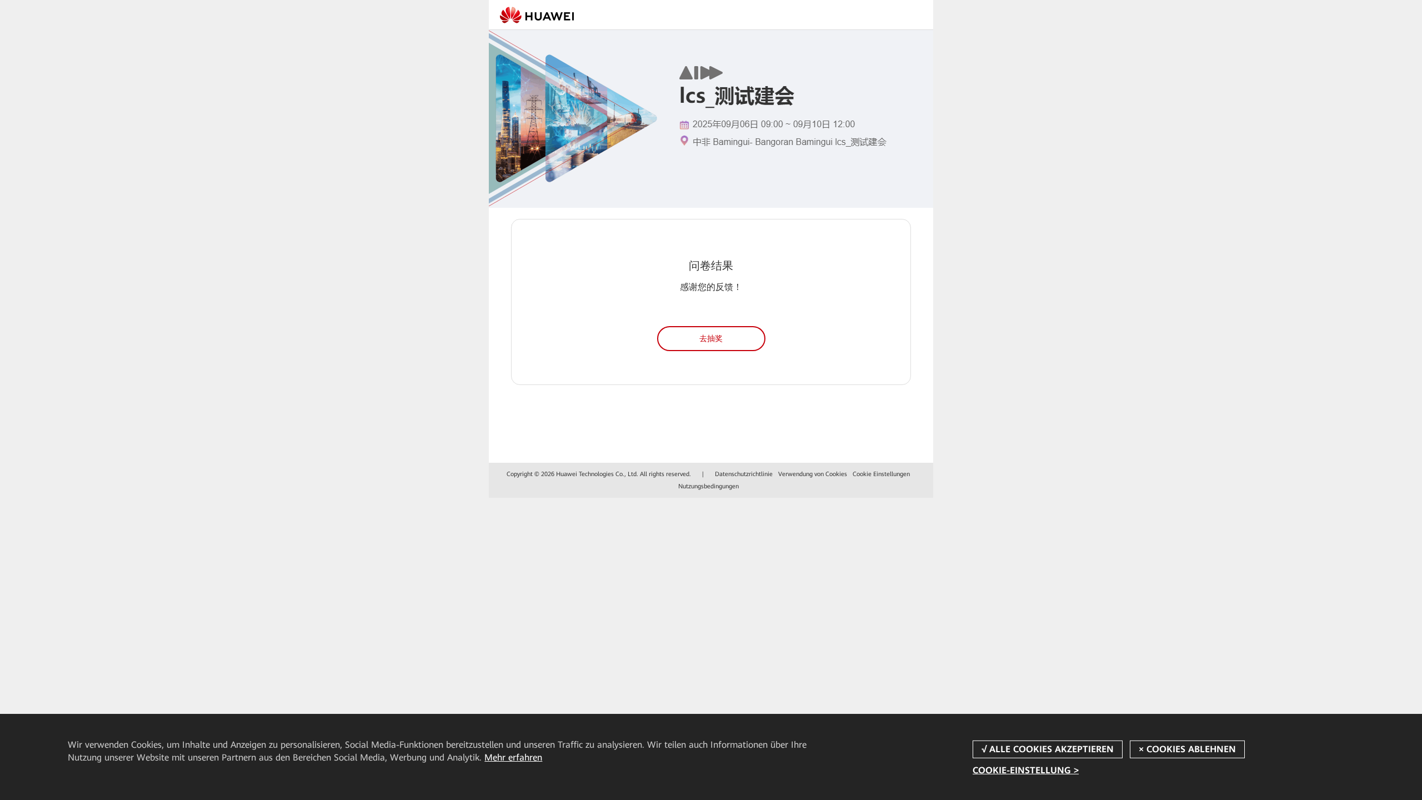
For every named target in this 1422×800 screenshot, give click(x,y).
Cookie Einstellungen (881, 474)
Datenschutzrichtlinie (744, 474)
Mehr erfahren (513, 757)
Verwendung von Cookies (812, 474)
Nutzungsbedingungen (708, 486)
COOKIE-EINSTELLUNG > (1026, 769)
